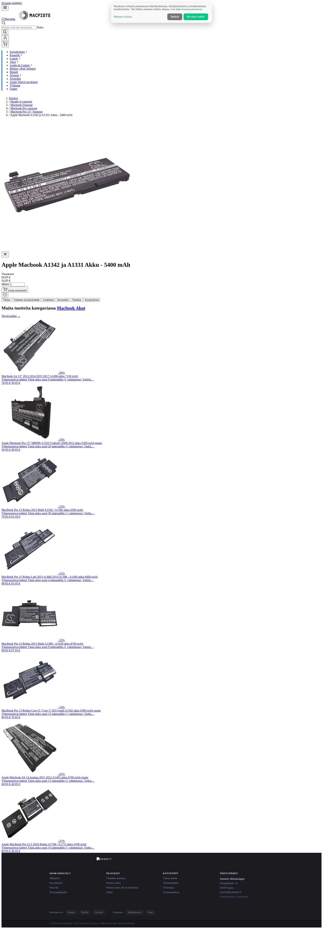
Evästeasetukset (171, 892)
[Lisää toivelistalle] (4, 295)
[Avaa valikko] (5, 8)
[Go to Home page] (27, 19)
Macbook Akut (71, 308)
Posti (150, 912)
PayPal (84, 912)
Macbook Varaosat (21, 104)
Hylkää (175, 16)
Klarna (71, 912)
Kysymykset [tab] (92, 300)
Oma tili (53, 887)
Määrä (5, 284)
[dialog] (161, 13)
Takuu (109, 892)
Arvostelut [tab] (62, 300)
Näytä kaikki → (10, 316)
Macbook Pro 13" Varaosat (26, 111)
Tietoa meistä (170, 878)
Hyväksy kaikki (196, 16)
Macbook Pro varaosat (23, 108)
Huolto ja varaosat (21, 101)
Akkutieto (54, 878)
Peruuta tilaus (113, 882)
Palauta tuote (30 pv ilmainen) (122, 887)
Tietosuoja (168, 887)
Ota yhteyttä (55, 882)
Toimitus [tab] (76, 300)
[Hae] (4, 32)
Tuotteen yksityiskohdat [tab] (26, 300)
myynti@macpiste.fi (230, 892)
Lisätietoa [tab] (48, 300)
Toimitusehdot (170, 882)
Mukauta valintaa (123, 16)
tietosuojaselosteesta (191, 9)
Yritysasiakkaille (58, 892)
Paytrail (99, 912)
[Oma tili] (5, 38)
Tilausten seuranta (115, 878)
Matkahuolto (134, 912)
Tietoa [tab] (6, 300)
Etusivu (13, 98)
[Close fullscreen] (5, 254)
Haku (40, 27)
